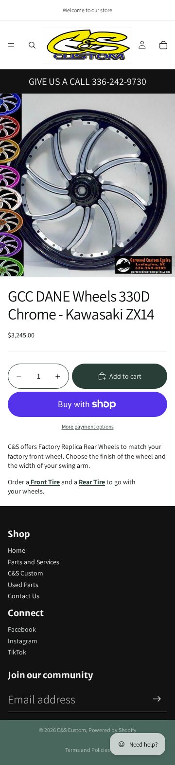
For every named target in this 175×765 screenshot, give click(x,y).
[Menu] (11, 45)
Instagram (22, 641)
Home (16, 550)
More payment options (88, 426)
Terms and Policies (87, 749)
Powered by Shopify (112, 729)
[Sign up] (157, 699)
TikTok (17, 652)
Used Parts (23, 584)
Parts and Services (33, 562)
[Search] (32, 45)
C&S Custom (25, 573)
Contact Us (23, 595)
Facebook (22, 629)
